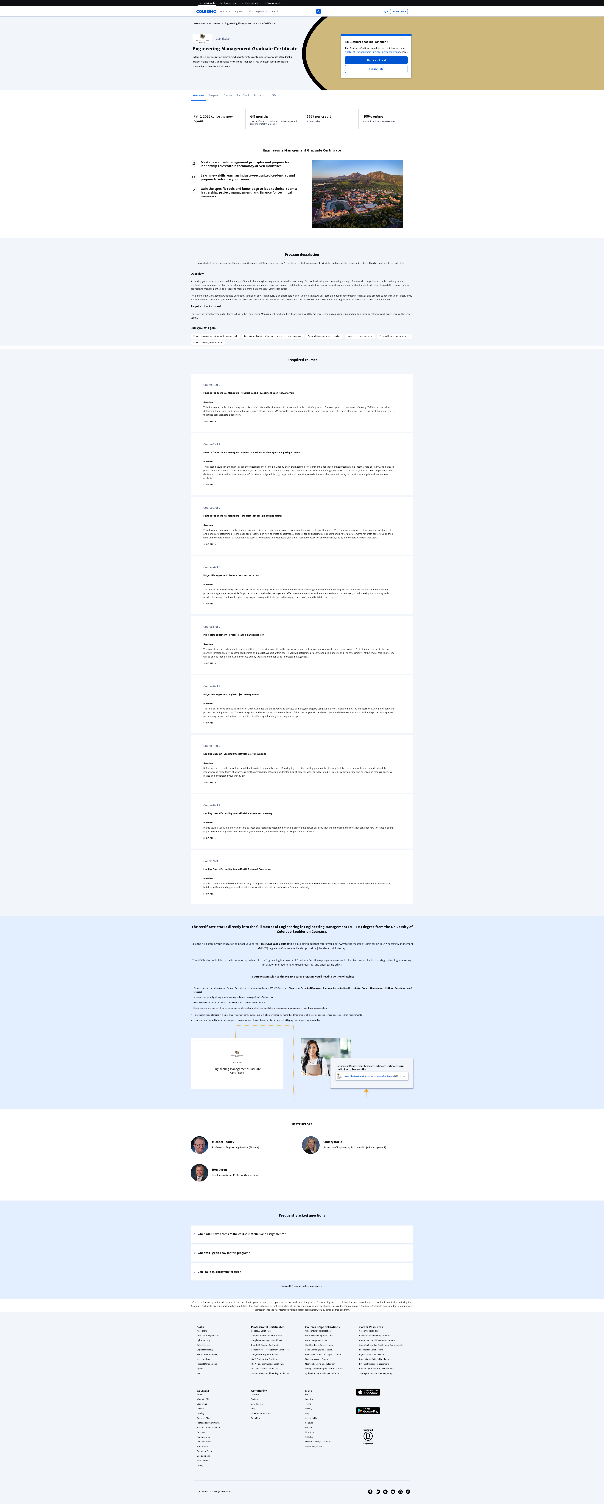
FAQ (273, 95)
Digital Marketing (205, 1349)
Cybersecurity (203, 1340)
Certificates (199, 23)
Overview (198, 95)
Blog (253, 1408)
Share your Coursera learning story (375, 1373)
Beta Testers (257, 1404)
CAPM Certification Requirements (375, 1335)
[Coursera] (206, 11)
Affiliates (309, 1437)
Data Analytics (203, 1345)
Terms (308, 1404)
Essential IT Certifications (371, 1349)
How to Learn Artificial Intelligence (375, 1359)
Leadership (202, 1404)
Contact (309, 1422)
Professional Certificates (209, 1422)
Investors (309, 1399)
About (200, 1394)
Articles (308, 1427)
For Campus (202, 1446)
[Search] (318, 11)
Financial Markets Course (317, 1359)
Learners (255, 1394)
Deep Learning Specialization (318, 1349)
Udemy (200, 1465)
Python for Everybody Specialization (322, 1373)
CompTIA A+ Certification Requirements (378, 1340)
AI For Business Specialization (319, 1335)
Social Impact (203, 1456)
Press (308, 1394)
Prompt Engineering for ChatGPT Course (324, 1368)
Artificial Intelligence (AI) (208, 1335)
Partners (255, 1399)
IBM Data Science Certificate (264, 1368)
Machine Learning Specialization (320, 1364)
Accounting (202, 1330)
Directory (309, 1432)
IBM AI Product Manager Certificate (267, 1364)
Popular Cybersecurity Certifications (376, 1368)
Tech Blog (255, 1418)
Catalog (200, 1413)
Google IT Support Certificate (265, 1345)
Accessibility (311, 1418)
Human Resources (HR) (207, 1354)
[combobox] (278, 11)
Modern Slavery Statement (317, 1441)
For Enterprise (203, 1437)
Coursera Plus (203, 1418)
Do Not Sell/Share (313, 1446)
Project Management (207, 1364)
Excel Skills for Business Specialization (323, 1354)
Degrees (201, 1432)
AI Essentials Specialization (318, 1330)
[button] (238, 11)
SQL (199, 1373)
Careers (200, 1408)
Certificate (215, 23)
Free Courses (203, 1460)
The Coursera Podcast (261, 1413)
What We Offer (203, 1399)
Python (200, 1368)
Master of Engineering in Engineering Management (372, 52)
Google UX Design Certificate (264, 1354)
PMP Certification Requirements (374, 1364)
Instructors (260, 95)
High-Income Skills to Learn (371, 1354)
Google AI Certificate (261, 1330)
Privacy (308, 1408)
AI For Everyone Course (316, 1340)
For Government (204, 1441)
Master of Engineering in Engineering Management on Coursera (369, 1076)
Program (213, 95)
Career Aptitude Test (369, 1330)
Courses (228, 95)
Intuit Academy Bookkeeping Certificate (270, 1373)
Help (307, 1413)
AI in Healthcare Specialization (319, 1345)
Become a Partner (205, 1451)
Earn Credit (243, 95)
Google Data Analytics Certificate (266, 1340)
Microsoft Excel (204, 1359)
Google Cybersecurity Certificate (266, 1335)
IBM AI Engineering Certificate (265, 1359)
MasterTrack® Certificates (209, 1427)
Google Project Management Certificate (270, 1349)
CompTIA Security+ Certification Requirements (381, 1345)
